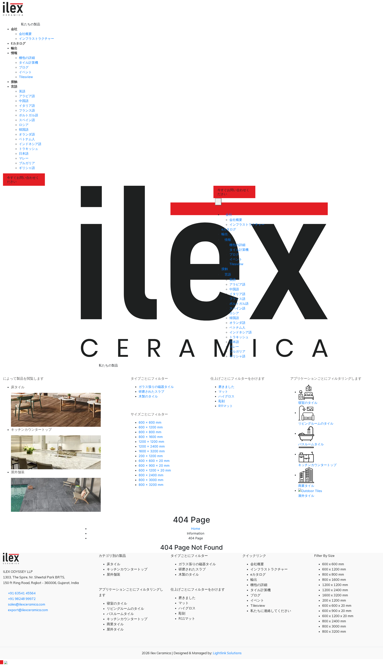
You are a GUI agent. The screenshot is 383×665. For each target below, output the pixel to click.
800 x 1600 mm (151, 437)
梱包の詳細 (27, 58)
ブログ (24, 67)
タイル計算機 (28, 62)
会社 (14, 29)
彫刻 (221, 401)
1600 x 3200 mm (152, 451)
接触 (14, 82)
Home (195, 529)
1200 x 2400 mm (152, 446)
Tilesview (26, 77)
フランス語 (27, 110)
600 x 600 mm (150, 422)
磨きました (226, 387)
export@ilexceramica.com (27, 610)
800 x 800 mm (150, 432)
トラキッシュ (28, 149)
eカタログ (18, 43)
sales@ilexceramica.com (26, 604)
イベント (25, 72)
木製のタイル (148, 396)
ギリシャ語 (27, 168)
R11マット (225, 406)
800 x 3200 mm (151, 485)
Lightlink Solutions (227, 653)
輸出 (14, 48)
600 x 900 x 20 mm (154, 465)
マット (223, 391)
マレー (24, 158)
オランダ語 (27, 134)
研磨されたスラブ (151, 391)
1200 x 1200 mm (151, 442)
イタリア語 (27, 106)
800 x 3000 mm (151, 480)
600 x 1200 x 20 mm (155, 470)
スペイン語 (27, 120)
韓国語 (24, 129)
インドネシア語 (30, 144)
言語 (14, 86)
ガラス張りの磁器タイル (156, 387)
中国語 (24, 101)
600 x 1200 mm (151, 427)
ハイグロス (226, 396)
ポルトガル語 (28, 115)
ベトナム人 (27, 139)
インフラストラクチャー (36, 39)
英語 (22, 91)
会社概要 (25, 34)
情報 (14, 53)
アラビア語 (27, 96)
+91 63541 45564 (21, 593)
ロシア (24, 125)
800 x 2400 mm (151, 475)
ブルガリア (27, 163)
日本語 (24, 153)
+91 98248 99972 (21, 599)
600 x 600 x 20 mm (154, 461)
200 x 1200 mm (151, 456)
